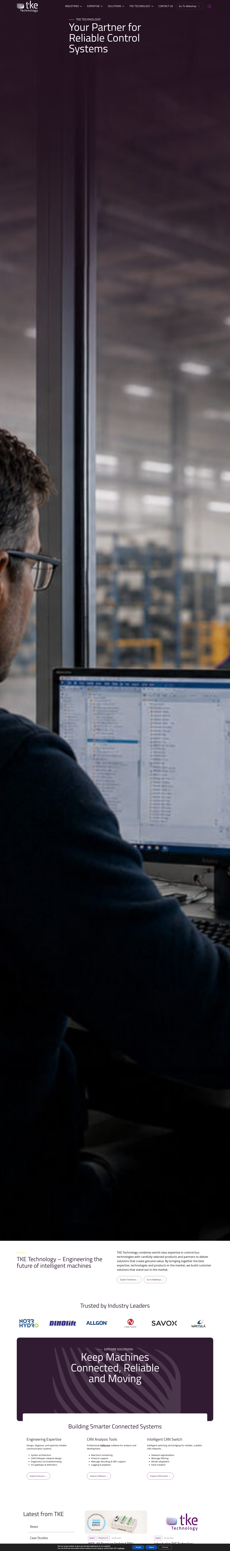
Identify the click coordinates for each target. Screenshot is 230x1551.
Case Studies (39, 1537)
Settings (165, 1547)
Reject (151, 1547)
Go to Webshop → (155, 1279)
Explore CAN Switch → (160, 1476)
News (34, 1526)
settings (121, 1548)
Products (103, 1538)
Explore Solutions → (129, 1279)
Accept (138, 1547)
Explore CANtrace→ (99, 1476)
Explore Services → (38, 1476)
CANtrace (105, 1445)
